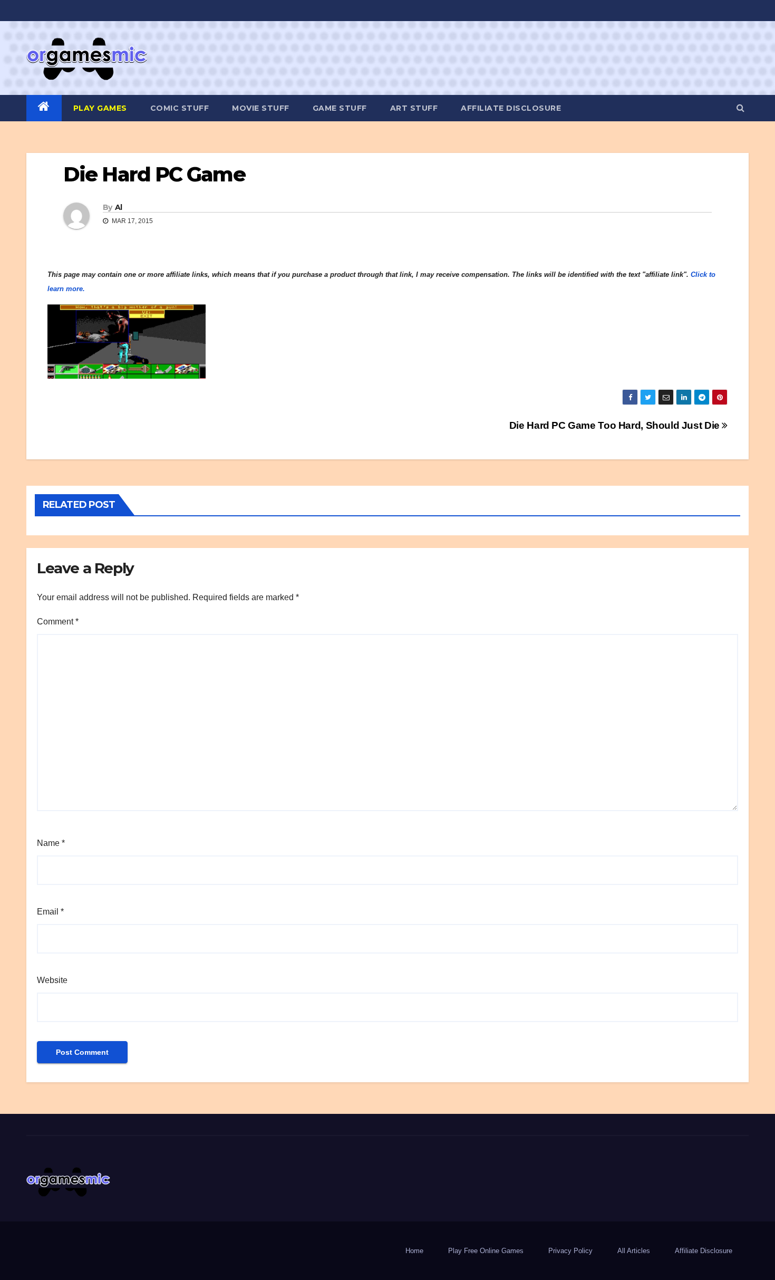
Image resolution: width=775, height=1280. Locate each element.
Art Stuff (414, 108)
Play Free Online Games (486, 1251)
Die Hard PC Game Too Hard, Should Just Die (615, 425)
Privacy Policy (570, 1251)
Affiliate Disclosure (511, 108)
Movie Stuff (260, 108)
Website (52, 980)
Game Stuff (340, 108)
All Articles (633, 1251)
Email (50, 911)
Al (118, 207)
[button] (740, 107)
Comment (58, 621)
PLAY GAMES (100, 108)
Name (51, 843)
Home (414, 1251)
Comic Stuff (179, 108)
